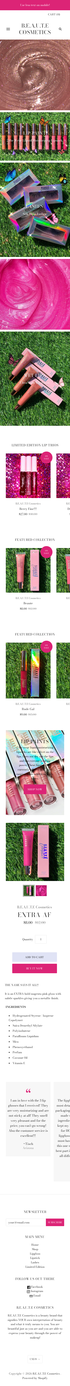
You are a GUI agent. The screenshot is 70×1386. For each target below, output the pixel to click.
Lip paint (34, 133)
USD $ (33, 1359)
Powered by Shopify (35, 1378)
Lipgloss (35, 1254)
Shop (35, 1249)
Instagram (36, 1291)
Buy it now (34, 968)
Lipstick (35, 1258)
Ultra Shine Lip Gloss (34, 382)
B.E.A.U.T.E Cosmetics (28, 503)
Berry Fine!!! (28, 509)
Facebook (36, 1287)
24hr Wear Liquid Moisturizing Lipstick (35, 140)
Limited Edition (35, 1267)
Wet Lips (34, 375)
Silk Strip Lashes (34, 213)
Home (35, 1245)
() (54, 14)
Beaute (28, 603)
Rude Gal (28, 709)
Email (37, 1295)
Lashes (34, 206)
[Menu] (8, 29)
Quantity (27, 939)
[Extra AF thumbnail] (29, 890)
